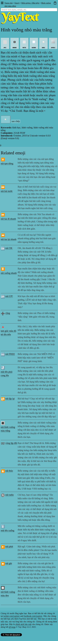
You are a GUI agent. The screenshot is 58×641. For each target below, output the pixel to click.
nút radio (9, 495)
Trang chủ (8, 3)
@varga (12, 627)
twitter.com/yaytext (11, 616)
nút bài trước (7, 191)
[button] (2, 3)
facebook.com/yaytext (33, 616)
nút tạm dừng (7, 163)
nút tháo (9, 470)
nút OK (8, 248)
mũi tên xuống (7, 530)
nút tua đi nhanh (8, 219)
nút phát (9, 546)
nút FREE (10, 354)
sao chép (16, 121)
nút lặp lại (10, 398)
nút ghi (8, 563)
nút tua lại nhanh (8, 239)
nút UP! (9, 296)
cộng (7, 313)
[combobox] (29, 9)
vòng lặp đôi (11, 443)
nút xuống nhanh (9, 273)
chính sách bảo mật (23, 624)
